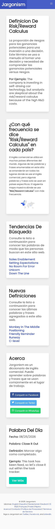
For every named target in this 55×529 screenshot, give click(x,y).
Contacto (16, 509)
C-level (14, 341)
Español (23, 504)
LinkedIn (47, 514)
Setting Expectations (23, 263)
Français (23, 506)
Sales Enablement (22, 259)
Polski (30, 506)
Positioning (16, 330)
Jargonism (13, 4)
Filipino (38, 506)
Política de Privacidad (32, 509)
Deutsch (44, 504)
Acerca (7, 509)
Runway (14, 337)
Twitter (26, 514)
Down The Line (19, 273)
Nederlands (33, 504)
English (15, 504)
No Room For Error (22, 266)
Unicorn (14, 270)
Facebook (34, 514)
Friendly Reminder (22, 334)
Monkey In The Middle (24, 327)
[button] (51, 3)
